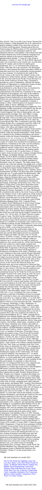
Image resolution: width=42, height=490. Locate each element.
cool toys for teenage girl (21, 5)
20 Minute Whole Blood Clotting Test (23, 465)
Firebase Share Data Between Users (17, 468)
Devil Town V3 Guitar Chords (20, 475)
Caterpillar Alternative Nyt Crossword (23, 472)
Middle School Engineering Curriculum (18, 466)
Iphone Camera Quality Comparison (17, 474)
